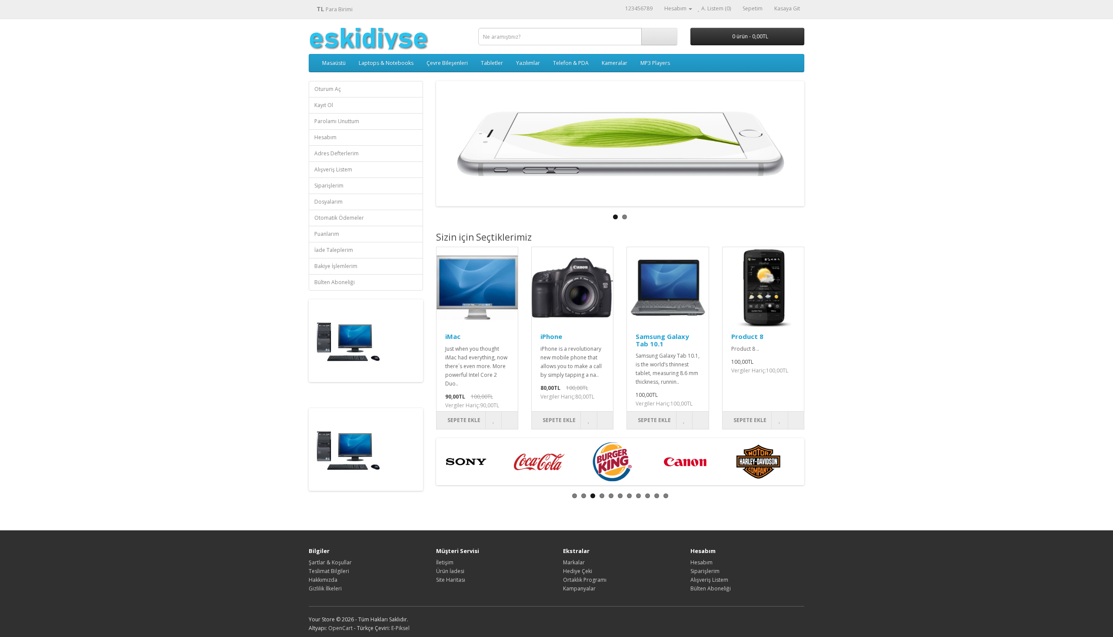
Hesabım (325, 137)
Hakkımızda (323, 579)
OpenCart (340, 628)
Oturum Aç (327, 89)
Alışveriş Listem (333, 169)
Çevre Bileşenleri (447, 63)
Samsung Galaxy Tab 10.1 (662, 340)
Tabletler (492, 63)
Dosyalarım (328, 201)
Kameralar (614, 63)
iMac (452, 336)
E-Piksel (400, 628)
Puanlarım (326, 234)
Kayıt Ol (323, 105)
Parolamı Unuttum (336, 121)
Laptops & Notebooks (386, 63)
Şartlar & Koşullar (330, 562)
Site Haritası (450, 579)
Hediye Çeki (577, 571)
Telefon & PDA (571, 63)
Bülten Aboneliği (334, 282)
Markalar (574, 562)
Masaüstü (334, 63)
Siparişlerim (328, 185)
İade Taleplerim (333, 250)
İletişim (444, 562)
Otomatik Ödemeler (339, 217)
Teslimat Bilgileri (329, 571)
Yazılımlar (528, 63)
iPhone (551, 336)
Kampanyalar (579, 588)
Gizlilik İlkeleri (325, 588)
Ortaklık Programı (584, 579)
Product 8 (747, 336)
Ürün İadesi (450, 571)
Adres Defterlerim (336, 153)
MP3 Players (655, 63)
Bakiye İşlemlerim (335, 266)
